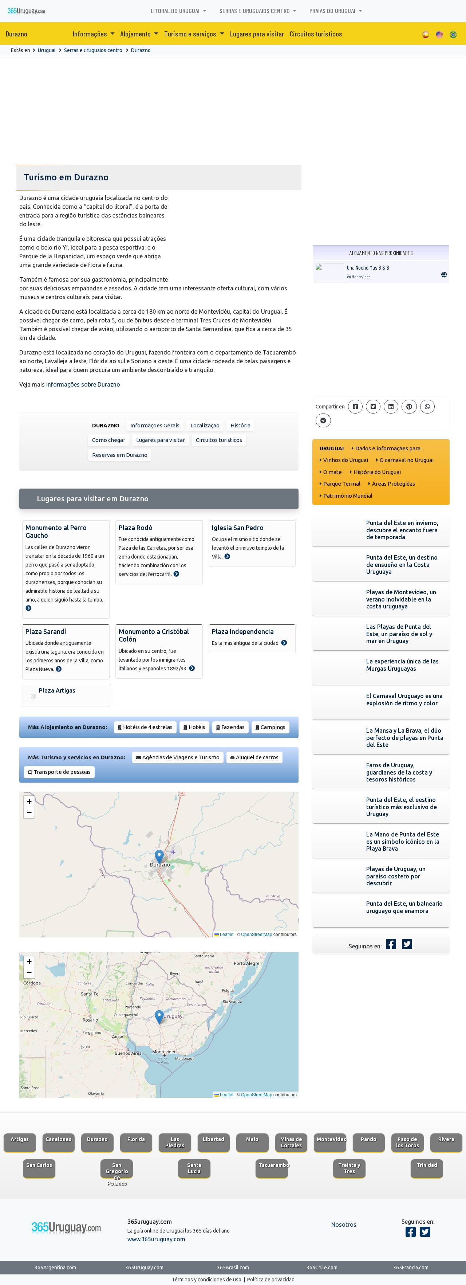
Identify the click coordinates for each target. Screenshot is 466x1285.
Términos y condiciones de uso (206, 1279)
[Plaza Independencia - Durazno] (284, 642)
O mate (332, 472)
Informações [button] (90, 33)
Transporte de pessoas (62, 772)
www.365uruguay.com (156, 1239)
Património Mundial (347, 496)
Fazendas (233, 727)
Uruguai (46, 50)
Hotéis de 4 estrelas (148, 727)
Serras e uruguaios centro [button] (255, 11)
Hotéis (197, 727)
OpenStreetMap (256, 934)
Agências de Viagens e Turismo (181, 757)
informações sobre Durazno (83, 384)
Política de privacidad (271, 1279)
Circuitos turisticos (316, 33)
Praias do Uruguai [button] (333, 11)
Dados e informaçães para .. (389, 448)
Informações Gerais (154, 425)
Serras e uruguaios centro (93, 50)
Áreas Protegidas (393, 484)
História (240, 425)
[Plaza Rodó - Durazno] (176, 574)
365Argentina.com (55, 1267)
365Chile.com (322, 1267)
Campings (273, 727)
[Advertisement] (233, 111)
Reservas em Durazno (119, 455)
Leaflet (226, 934)
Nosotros (343, 1224)
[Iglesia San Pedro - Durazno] (227, 556)
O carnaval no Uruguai (407, 460)
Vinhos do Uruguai (345, 460)
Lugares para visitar (257, 33)
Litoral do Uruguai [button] (176, 11)
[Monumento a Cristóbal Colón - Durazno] (192, 668)
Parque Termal (341, 484)
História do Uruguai (377, 472)
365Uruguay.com (144, 1267)
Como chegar (108, 440)
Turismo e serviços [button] (191, 33)
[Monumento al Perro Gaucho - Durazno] (28, 608)
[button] (159, 857)
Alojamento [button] (136, 33)
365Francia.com (411, 1267)
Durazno (16, 33)
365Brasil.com (233, 1267)
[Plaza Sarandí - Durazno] (59, 669)
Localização (205, 425)
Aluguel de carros (257, 757)
